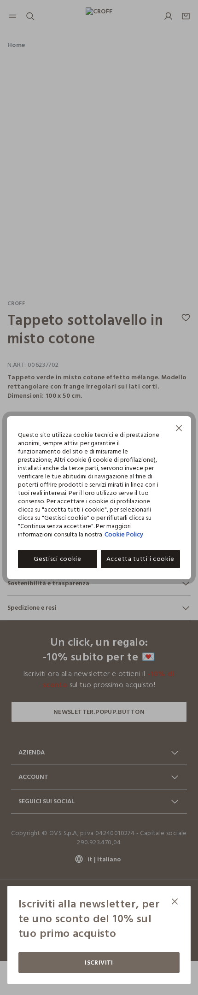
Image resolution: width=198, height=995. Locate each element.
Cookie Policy (124, 534)
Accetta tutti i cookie (140, 558)
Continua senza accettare (179, 429)
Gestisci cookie (58, 558)
